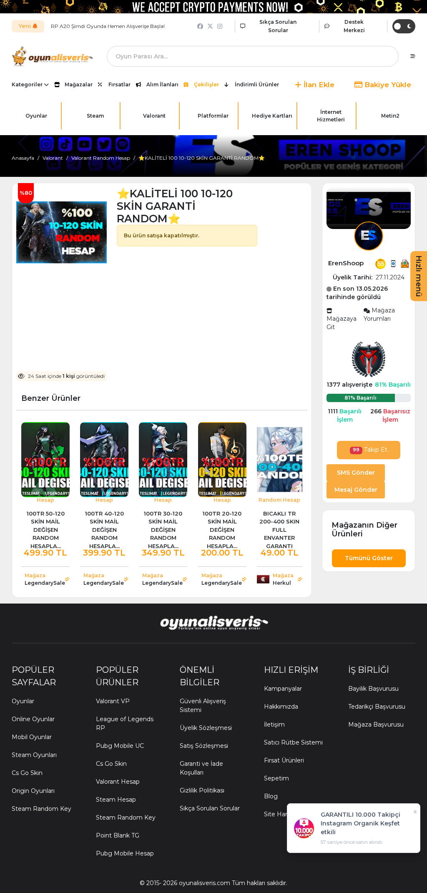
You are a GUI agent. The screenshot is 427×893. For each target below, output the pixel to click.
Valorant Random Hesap (100, 158)
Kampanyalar (283, 688)
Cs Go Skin (27, 773)
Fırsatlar (119, 84)
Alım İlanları (162, 84)
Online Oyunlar (33, 719)
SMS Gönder (356, 472)
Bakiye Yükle (386, 84)
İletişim (274, 724)
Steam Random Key (41, 809)
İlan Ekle (317, 84)
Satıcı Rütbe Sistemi (293, 742)
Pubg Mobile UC (120, 746)
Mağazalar (79, 84)
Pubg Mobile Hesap (125, 853)
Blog (271, 796)
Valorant (53, 158)
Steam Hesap (116, 799)
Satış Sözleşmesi (204, 746)
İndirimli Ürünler (257, 84)
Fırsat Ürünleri (284, 760)
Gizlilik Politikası (202, 790)
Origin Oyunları (33, 791)
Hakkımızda (281, 706)
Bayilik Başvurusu (373, 688)
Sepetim (276, 778)
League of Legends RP (124, 723)
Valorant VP (113, 701)
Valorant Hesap (118, 781)
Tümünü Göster (369, 558)
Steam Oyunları (34, 755)
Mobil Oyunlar (32, 737)
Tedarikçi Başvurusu (376, 706)
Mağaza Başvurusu (376, 724)
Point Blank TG (117, 835)
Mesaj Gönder (355, 489)
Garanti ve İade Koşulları (201, 768)
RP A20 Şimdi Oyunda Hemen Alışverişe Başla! (108, 26)
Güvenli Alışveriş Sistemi (203, 705)
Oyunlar (23, 701)
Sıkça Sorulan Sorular (210, 808)
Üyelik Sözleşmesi (206, 728)
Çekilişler (206, 84)
